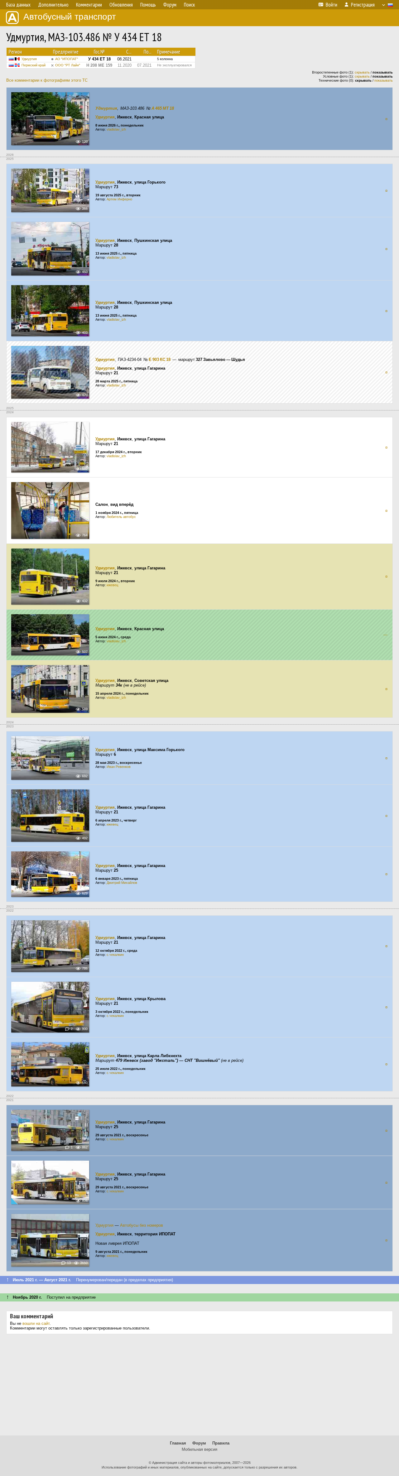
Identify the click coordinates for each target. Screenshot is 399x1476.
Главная (178, 1443)
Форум (199, 1443)
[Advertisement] (199, 1387)
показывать (383, 80)
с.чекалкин (115, 954)
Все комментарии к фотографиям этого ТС (47, 80)
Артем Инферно (119, 199)
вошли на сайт (36, 1323)
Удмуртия (29, 59)
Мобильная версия (199, 1449)
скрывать (362, 72)
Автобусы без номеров (141, 1225)
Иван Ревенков (119, 767)
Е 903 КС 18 (160, 359)
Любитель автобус (121, 517)
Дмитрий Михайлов (122, 882)
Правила (220, 1443)
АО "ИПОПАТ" (66, 59)
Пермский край (34, 65)
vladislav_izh (116, 129)
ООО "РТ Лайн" (67, 65)
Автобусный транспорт (69, 17)
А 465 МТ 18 (162, 108)
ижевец (112, 585)
